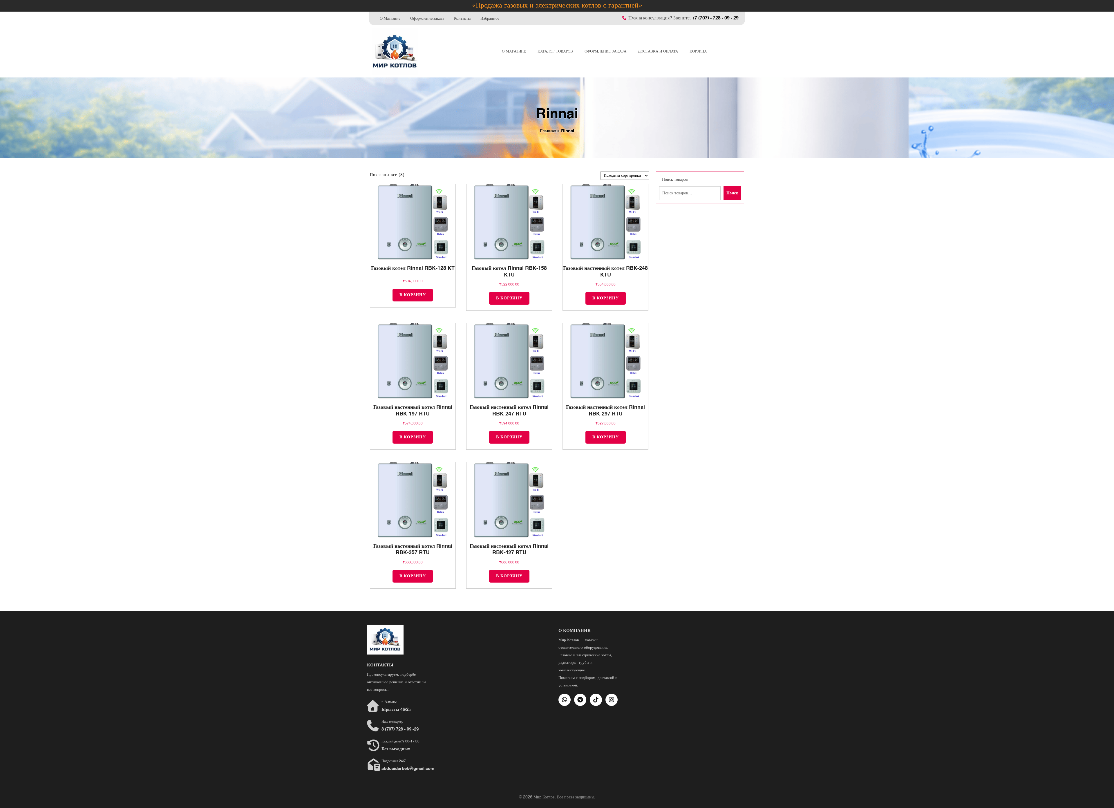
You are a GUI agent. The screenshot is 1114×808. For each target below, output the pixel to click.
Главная (548, 131)
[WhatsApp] (564, 700)
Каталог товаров (555, 51)
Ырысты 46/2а (396, 709)
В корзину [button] (412, 295)
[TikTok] (596, 700)
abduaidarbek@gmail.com (407, 769)
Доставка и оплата (658, 51)
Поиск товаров (675, 180)
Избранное (489, 18)
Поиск (732, 193)
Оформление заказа (427, 18)
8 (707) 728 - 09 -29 (400, 729)
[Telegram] (580, 700)
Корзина (698, 51)
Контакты (462, 18)
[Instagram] (611, 700)
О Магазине (390, 18)
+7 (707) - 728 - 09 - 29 (715, 18)
